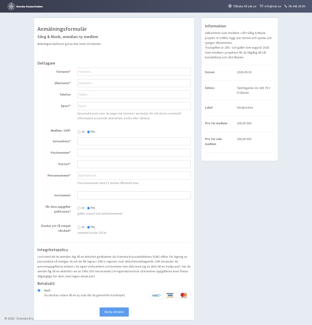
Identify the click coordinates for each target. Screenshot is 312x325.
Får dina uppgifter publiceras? (58, 209)
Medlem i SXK (60, 130)
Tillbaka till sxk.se (244, 6)
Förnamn (62, 72)
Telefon (65, 94)
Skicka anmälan (114, 312)
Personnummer (58, 175)
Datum (210, 72)
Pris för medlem (216, 123)
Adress (209, 88)
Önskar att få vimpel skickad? (56, 228)
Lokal (209, 107)
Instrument (62, 195)
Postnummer (60, 153)
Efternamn (62, 83)
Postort (63, 164)
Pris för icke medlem (213, 141)
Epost (65, 106)
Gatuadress (61, 141)
